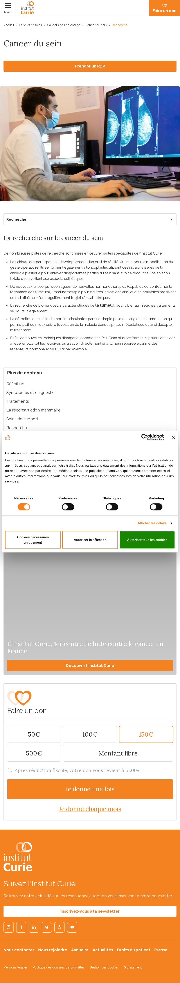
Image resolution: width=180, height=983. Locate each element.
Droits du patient (133, 950)
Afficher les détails (152, 523)
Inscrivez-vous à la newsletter (90, 911)
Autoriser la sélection (90, 540)
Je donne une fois (90, 789)
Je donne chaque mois (90, 809)
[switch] (68, 506)
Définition (15, 383)
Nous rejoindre (52, 950)
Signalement (133, 967)
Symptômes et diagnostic (30, 392)
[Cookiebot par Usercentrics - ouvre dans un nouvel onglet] (144, 437)
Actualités (103, 950)
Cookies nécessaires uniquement (33, 539)
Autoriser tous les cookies (147, 540)
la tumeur (104, 305)
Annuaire (80, 950)
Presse (160, 950)
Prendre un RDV (90, 66)
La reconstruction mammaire (33, 410)
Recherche (16, 219)
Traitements (17, 401)
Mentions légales (16, 967)
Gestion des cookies (104, 967)
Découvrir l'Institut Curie (90, 665)
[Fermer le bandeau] (173, 437)
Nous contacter (19, 950)
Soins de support (22, 419)
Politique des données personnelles (58, 967)
